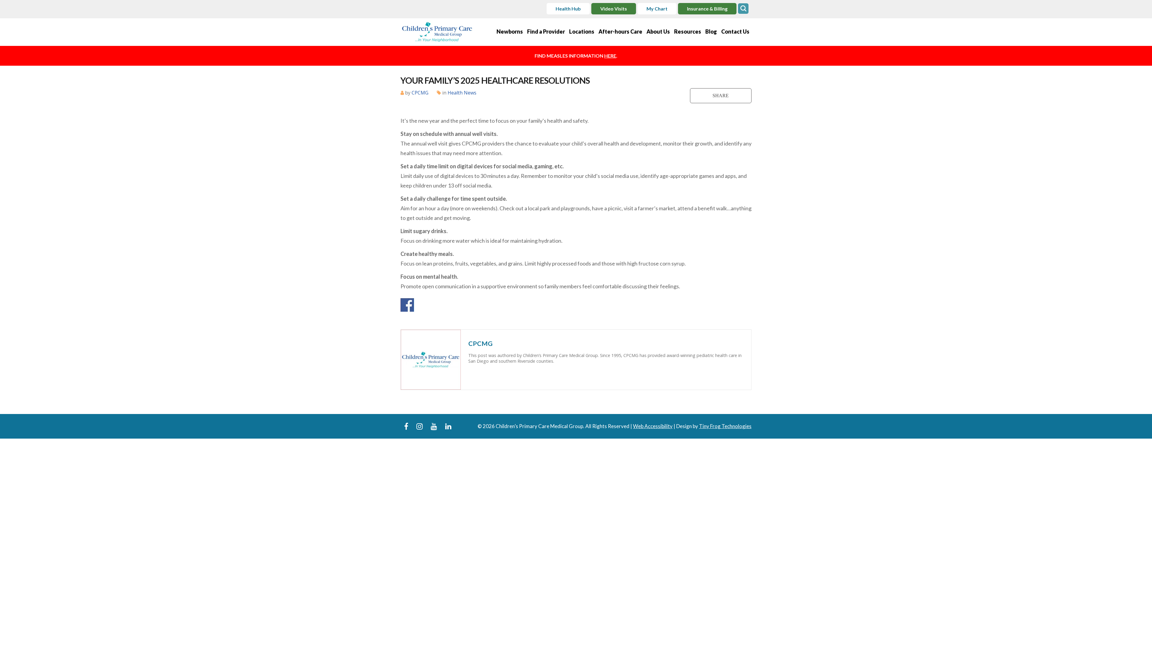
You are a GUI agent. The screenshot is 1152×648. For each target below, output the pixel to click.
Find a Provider (546, 31)
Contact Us (735, 31)
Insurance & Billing (707, 8)
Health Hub (568, 8)
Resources (687, 31)
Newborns (509, 31)
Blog (711, 31)
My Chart (657, 8)
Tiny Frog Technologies (725, 426)
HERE (610, 55)
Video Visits (613, 8)
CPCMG (420, 92)
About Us (658, 31)
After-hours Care (620, 31)
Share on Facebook (407, 305)
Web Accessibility (653, 426)
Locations (581, 31)
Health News (462, 92)
